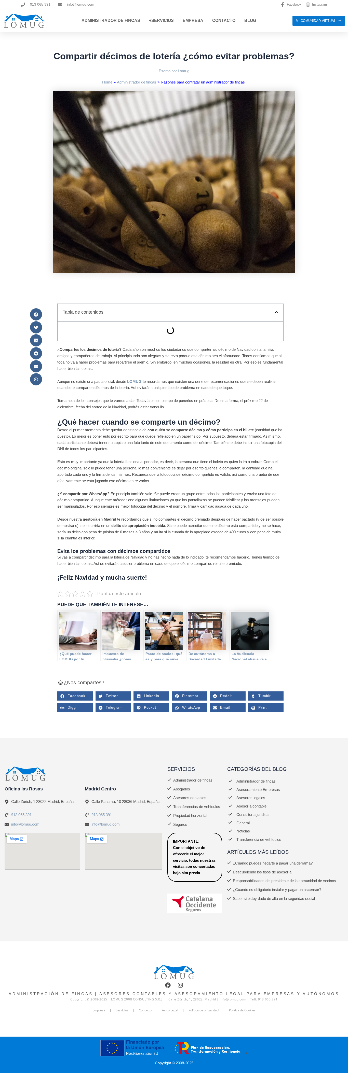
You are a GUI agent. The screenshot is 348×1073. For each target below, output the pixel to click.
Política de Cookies (242, 1010)
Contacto (223, 20)
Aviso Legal (170, 1010)
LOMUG (134, 381)
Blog (250, 20)
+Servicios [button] (161, 20)
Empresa (193, 20)
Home (107, 82)
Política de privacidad (204, 1010)
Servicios (122, 1010)
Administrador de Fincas (111, 20)
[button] (36, 314)
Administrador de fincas (136, 82)
